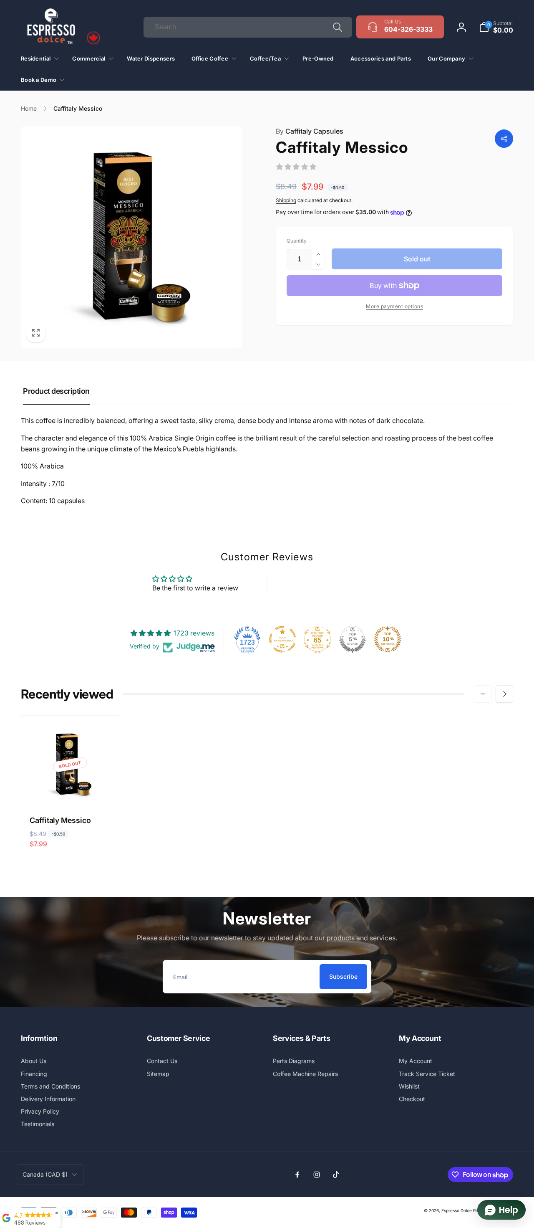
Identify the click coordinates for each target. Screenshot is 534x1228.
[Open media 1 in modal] (131, 237)
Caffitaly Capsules (309, 131)
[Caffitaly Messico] (70, 789)
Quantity (297, 240)
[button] (496, 27)
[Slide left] (482, 694)
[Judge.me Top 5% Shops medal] (352, 639)
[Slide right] (504, 694)
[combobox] (248, 27)
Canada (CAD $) (45, 1174)
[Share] (504, 138)
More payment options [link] (394, 306)
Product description (56, 391)
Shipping (286, 200)
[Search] (337, 27)
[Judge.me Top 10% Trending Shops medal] (387, 639)
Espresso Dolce (456, 1210)
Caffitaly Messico (60, 820)
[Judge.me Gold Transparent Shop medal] (282, 639)
